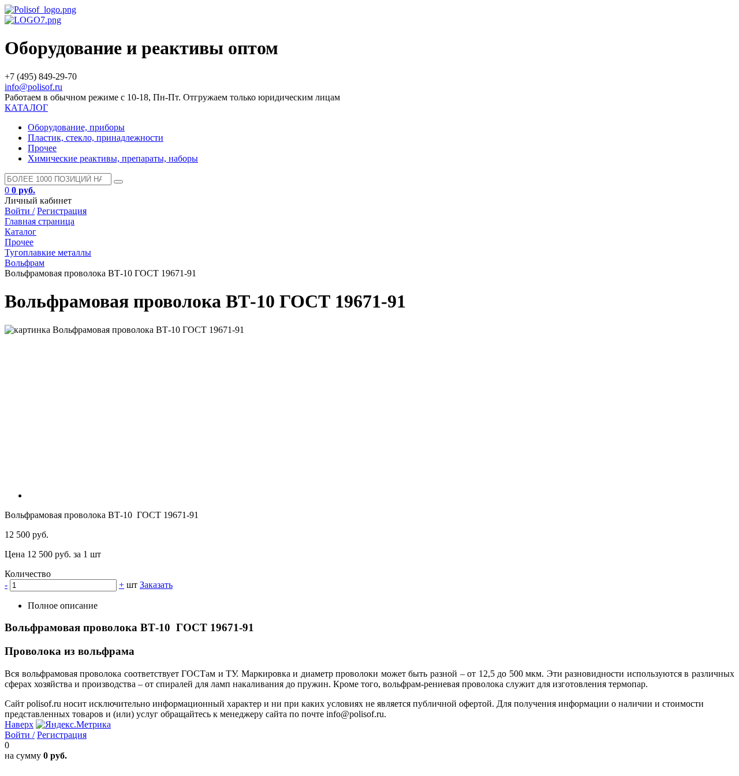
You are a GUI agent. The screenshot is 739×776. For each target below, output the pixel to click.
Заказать (156, 585)
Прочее (42, 148)
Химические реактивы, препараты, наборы (113, 158)
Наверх (19, 724)
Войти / (20, 211)
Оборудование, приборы (76, 127)
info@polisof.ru (33, 87)
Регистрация (62, 211)
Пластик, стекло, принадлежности (95, 138)
